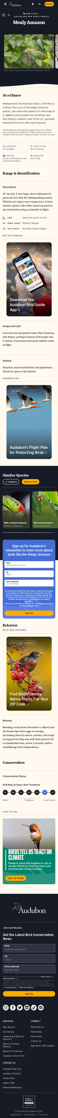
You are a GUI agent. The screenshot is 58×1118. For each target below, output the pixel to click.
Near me (33, 4)
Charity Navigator (29, 1100)
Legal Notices (15, 1114)
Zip (7, 572)
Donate (49, 4)
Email (8, 563)
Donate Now (9, 1078)
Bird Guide (31, 14)
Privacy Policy (35, 599)
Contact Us (36, 1041)
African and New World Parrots (31, 16)
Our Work (16, 391)
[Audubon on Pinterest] (41, 1007)
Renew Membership (12, 1087)
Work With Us (37, 1027)
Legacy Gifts (9, 1083)
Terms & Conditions (26, 987)
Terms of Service (28, 606)
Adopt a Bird (30, 481)
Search (39, 4)
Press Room (36, 1036)
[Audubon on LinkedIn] (27, 1007)
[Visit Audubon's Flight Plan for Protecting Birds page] (29, 422)
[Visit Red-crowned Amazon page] (16, 509)
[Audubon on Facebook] (13, 1007)
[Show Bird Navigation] (3, 15)
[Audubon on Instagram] (6, 1007)
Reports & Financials (13, 1051)
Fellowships (36, 1032)
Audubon (15, 4)
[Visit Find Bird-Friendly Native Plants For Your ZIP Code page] (29, 674)
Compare (12, 481)
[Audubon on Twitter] (20, 1007)
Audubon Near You (12, 1069)
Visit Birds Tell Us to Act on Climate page (29, 851)
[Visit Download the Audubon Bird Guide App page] (29, 279)
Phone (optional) (12, 581)
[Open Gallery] (50, 38)
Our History (8, 1032)
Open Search (8, 15)
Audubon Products (12, 1073)
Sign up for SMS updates (42, 1045)
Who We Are (9, 1027)
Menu (5, 4)
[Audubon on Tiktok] (34, 1007)
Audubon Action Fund (13, 1056)
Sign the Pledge (16, 878)
